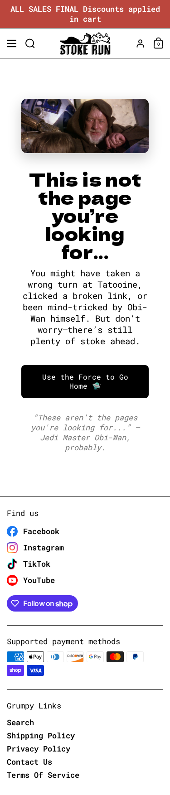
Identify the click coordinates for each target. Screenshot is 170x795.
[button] (30, 43)
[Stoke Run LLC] (85, 43)
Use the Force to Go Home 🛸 (85, 381)
